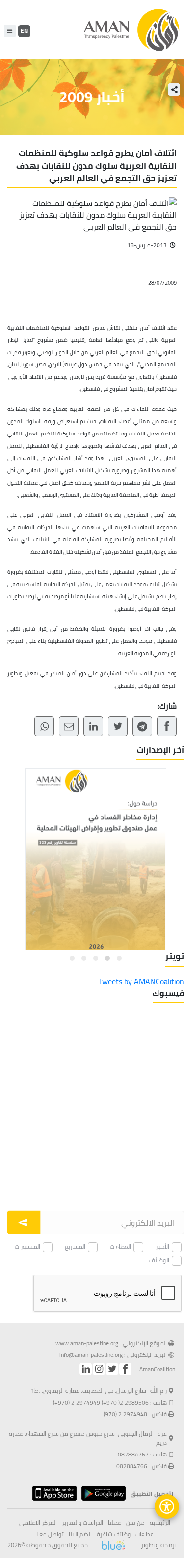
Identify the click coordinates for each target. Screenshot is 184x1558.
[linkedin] (85, 1369)
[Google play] (101, 1493)
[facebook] (125, 1369)
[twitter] (112, 1369)
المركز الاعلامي (38, 1522)
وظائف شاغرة (114, 1534)
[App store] (52, 1493)
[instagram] (99, 1369)
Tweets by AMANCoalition (141, 981)
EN (24, 30)
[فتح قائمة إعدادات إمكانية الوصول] (167, 1506)
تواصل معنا (49, 1534)
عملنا (114, 1522)
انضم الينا (80, 1534)
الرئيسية (160, 1522)
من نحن (135, 1522)
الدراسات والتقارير (82, 1522)
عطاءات (144, 1534)
